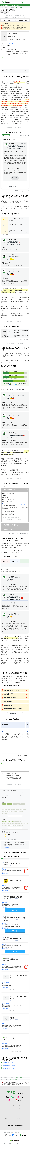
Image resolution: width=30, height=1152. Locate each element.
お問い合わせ (12, 1118)
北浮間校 (4, 869)
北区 (8, 7)
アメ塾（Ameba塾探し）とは (17, 1105)
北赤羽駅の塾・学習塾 (8, 1063)
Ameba (9, 1135)
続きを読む (15, 178)
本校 (3, 1023)
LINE (14, 1097)
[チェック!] (26, 871)
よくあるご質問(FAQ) (21, 1118)
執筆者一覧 (5, 1112)
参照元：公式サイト (24, 504)
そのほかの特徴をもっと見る (15, 815)
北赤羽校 (4, 886)
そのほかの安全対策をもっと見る (15, 827)
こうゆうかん (9, 43)
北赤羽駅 (12, 7)
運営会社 (6, 1118)
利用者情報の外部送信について (19, 1115)
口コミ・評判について (24, 135)
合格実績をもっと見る (14, 713)
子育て (12, 1100)
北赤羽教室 (4, 902)
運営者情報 (19, 1112)
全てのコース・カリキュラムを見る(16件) (17, 533)
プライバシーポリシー (6, 1115)
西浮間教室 (4, 1044)
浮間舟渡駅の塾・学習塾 (9, 1065)
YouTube (20, 1100)
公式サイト (15, 910)
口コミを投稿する (6, 135)
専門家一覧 (12, 1112)
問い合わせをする (5, 847)
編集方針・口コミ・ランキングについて (15, 1108)
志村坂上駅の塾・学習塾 (9, 1068)
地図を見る (5, 873)
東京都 (5, 7)
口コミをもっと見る (13, 186)
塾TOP (2, 7)
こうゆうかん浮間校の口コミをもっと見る (18, 191)
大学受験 (21, 1097)
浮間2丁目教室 (5, 982)
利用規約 (25, 1112)
